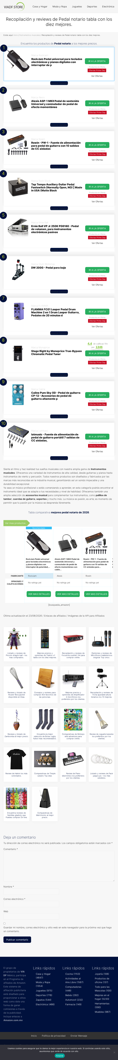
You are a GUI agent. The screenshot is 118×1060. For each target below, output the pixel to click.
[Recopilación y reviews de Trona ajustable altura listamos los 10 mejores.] (101, 678)
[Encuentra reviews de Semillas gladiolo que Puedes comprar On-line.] (16, 798)
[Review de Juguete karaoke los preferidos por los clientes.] (101, 719)
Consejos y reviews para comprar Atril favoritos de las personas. (45, 694)
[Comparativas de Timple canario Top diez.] (45, 759)
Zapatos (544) (43, 999)
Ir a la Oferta (96, 61)
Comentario (10, 849)
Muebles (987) (103, 1011)
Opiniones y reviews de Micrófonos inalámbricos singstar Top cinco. (101, 655)
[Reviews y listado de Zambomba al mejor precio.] (16, 719)
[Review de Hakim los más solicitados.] (16, 759)
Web (5, 911)
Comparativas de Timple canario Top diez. (44, 774)
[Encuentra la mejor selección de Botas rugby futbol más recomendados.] (45, 719)
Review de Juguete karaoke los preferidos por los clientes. (101, 736)
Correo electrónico (14, 899)
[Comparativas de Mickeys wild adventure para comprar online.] (73, 719)
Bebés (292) (72, 995)
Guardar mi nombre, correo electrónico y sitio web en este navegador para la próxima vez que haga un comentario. (57, 929)
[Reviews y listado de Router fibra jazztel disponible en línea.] (16, 678)
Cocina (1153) (72, 973)
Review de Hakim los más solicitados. (16, 774)
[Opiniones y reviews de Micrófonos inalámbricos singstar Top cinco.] (101, 638)
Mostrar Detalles (59, 83)
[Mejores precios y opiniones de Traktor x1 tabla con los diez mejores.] (45, 638)
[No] (114, 1052)
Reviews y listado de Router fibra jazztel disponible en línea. (16, 694)
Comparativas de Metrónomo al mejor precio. (45, 815)
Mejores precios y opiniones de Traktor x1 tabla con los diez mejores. (45, 655)
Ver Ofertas (97, 76)
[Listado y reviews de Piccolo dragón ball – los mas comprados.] (16, 638)
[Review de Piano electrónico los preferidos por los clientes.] (73, 759)
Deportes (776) (44, 995)
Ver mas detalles (39, 594)
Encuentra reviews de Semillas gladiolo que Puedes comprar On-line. (16, 815)
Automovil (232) (74, 999)
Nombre (8, 886)
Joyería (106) (102, 973)
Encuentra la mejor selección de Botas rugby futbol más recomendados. (44, 736)
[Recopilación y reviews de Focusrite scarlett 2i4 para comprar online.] (73, 638)
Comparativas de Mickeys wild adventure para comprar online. (73, 736)
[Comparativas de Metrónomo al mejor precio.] (45, 798)
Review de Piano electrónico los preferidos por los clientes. (73, 775)
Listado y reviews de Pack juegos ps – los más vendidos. (101, 775)
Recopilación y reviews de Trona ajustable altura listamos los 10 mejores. (101, 694)
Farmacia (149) (73, 1004)
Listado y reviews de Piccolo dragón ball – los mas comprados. (16, 655)
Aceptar (59, 1056)
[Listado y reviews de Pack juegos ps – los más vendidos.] (101, 759)
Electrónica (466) (45, 1004)
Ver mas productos (15, 523)
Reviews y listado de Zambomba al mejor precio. (16, 735)
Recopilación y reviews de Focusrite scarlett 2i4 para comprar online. (73, 655)
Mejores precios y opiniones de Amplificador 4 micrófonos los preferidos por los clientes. (73, 695)
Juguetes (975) (44, 990)
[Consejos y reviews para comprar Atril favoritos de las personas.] (45, 678)
